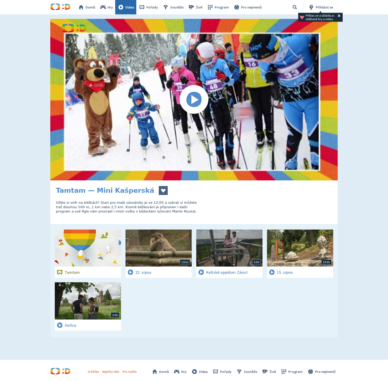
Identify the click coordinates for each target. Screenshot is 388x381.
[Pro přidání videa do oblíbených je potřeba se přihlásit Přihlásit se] (163, 190)
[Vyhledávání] (295, 7)
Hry (110, 7)
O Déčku (93, 372)
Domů (90, 7)
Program (222, 7)
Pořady (152, 7)
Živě (199, 7)
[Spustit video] (194, 99)
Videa (129, 7)
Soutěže (176, 7)
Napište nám (110, 372)
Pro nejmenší (251, 7)
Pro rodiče (130, 372)
